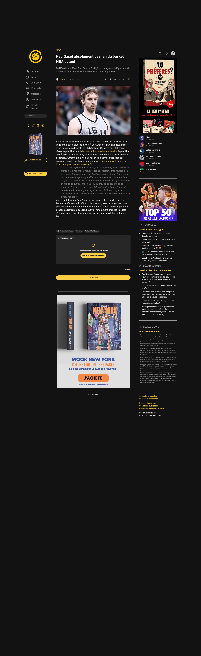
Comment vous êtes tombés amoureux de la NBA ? (159, 287)
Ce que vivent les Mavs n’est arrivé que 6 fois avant (158, 240)
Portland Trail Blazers (92, 231)
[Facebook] (105, 79)
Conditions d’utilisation (148, 406)
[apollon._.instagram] (38, 126)
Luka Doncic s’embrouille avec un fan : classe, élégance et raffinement (157, 259)
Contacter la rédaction (148, 396)
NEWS (58, 50)
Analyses (36, 82)
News (34, 77)
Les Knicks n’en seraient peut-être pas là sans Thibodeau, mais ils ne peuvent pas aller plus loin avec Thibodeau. (158, 294)
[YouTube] (42, 126)
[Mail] (124, 79)
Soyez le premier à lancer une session (93, 255)
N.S (63, 79)
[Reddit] (119, 79)
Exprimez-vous (93, 277)
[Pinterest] (115, 79)
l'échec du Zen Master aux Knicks (99, 151)
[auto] (160, 53)
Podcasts (36, 88)
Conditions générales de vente (151, 408)
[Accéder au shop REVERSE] (166, 53)
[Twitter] (33, 126)
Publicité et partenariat (148, 399)
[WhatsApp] (110, 79)
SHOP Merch (34, 106)
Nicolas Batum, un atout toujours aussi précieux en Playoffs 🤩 (158, 247)
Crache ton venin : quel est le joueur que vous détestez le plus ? (158, 301)
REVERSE (36, 99)
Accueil (35, 71)
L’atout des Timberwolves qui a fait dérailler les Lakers (156, 234)
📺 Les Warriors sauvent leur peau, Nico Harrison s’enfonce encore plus (158, 253)
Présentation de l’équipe (149, 403)
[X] (129, 79)
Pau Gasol (79, 231)
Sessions (36, 93)
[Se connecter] (173, 53)
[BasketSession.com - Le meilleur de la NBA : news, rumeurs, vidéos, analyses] (35, 56)
